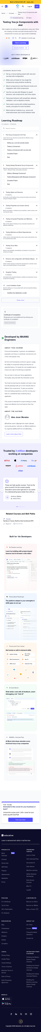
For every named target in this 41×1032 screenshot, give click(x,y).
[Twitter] (21, 1015)
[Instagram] (31, 1015)
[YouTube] (26, 1015)
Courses (11, 13)
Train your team (20, 820)
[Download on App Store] (8, 999)
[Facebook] (11, 1015)
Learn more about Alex (13, 434)
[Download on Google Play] (8, 1003)
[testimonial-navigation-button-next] (39, 490)
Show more (20, 300)
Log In (30, 6)
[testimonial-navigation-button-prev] (2, 490)
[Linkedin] (16, 1015)
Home (3, 13)
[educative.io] (6, 6)
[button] (2, 6)
